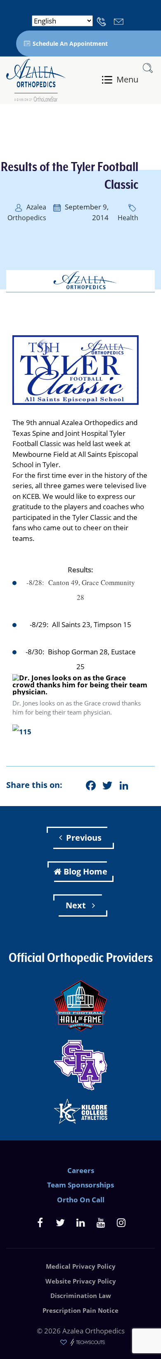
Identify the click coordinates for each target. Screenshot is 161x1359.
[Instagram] (121, 1222)
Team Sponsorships (80, 1185)
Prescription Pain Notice (80, 1310)
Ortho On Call (80, 1199)
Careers (80, 1170)
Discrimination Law (80, 1295)
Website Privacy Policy (80, 1281)
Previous (84, 837)
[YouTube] (101, 1222)
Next (77, 905)
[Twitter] (60, 1222)
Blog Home (85, 871)
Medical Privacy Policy (81, 1266)
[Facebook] (40, 1222)
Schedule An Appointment (70, 43)
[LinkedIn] (80, 1222)
